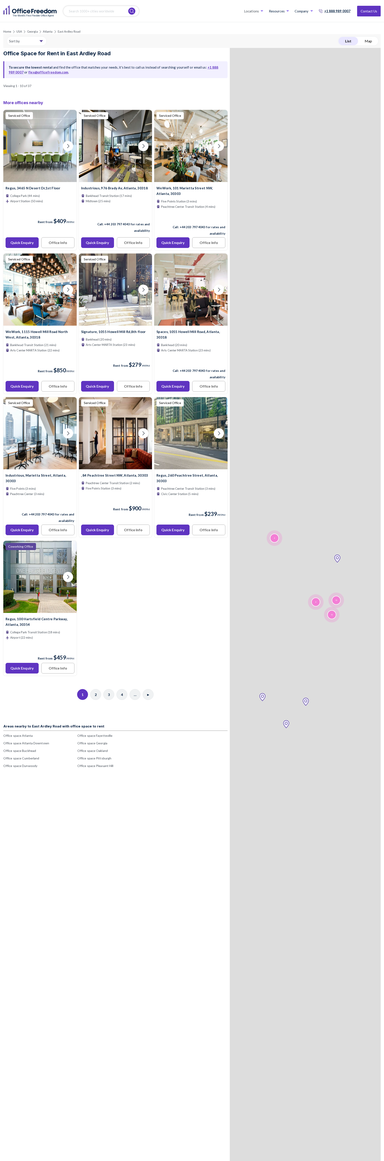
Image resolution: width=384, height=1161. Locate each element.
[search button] (131, 11)
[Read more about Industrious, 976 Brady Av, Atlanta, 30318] (115, 214)
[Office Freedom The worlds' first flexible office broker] (30, 11)
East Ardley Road (69, 31)
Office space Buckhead (19, 751)
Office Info (58, 242)
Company (302, 11)
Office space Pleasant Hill (95, 766)
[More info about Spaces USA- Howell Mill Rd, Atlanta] (191, 323)
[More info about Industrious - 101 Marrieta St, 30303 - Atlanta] (40, 466)
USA (19, 31)
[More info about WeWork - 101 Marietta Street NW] (191, 179)
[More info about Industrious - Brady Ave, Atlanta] (115, 179)
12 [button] (332, 615)
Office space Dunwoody (20, 766)
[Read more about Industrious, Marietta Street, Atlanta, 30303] (40, 504)
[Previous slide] (12, 146)
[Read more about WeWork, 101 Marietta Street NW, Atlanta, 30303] (190, 217)
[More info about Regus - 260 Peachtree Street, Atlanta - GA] (191, 466)
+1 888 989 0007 (337, 11)
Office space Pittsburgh (94, 758)
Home (7, 31)
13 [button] (336, 600)
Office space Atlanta (18, 735)
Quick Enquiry (22, 242)
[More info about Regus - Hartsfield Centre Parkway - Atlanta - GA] (40, 610)
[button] (262, 697)
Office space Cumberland (21, 758)
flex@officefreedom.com (48, 72)
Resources (277, 11)
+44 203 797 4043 (117, 224)
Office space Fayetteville (95, 735)
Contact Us (369, 11)
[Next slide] (68, 146)
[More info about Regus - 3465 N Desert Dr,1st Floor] (40, 179)
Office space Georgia (92, 743)
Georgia (32, 31)
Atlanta (48, 31)
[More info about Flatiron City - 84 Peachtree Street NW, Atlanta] (115, 466)
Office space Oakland (92, 751)
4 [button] (274, 538)
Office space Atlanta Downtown (26, 743)
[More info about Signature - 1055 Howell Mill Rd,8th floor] (115, 323)
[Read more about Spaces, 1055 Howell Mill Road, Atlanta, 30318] (190, 361)
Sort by (14, 41)
